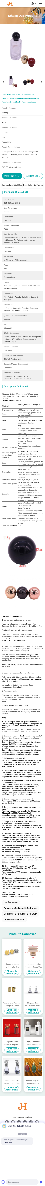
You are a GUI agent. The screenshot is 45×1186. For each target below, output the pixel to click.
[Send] (42, 1182)
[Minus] (41, 1126)
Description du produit (33, 185)
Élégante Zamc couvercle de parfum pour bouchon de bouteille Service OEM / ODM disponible (33, 1004)
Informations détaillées (12, 185)
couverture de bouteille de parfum (20, 914)
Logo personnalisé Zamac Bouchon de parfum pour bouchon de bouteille (33, 1043)
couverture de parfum (14, 919)
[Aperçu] (22, 1110)
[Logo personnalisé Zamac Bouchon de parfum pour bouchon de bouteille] (33, 1028)
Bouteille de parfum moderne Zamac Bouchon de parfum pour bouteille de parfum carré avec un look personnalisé (33, 1082)
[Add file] (3, 1182)
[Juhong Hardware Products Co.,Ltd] (10, 3)
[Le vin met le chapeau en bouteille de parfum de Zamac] (11, 950)
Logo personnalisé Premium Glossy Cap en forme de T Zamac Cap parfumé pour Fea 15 (33, 965)
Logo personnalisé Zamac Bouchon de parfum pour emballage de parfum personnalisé (11, 1082)
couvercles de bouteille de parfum (20, 908)
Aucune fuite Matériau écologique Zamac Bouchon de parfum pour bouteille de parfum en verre (11, 1004)
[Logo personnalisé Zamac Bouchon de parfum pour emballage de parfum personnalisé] (11, 1067)
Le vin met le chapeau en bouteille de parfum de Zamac (11, 965)
